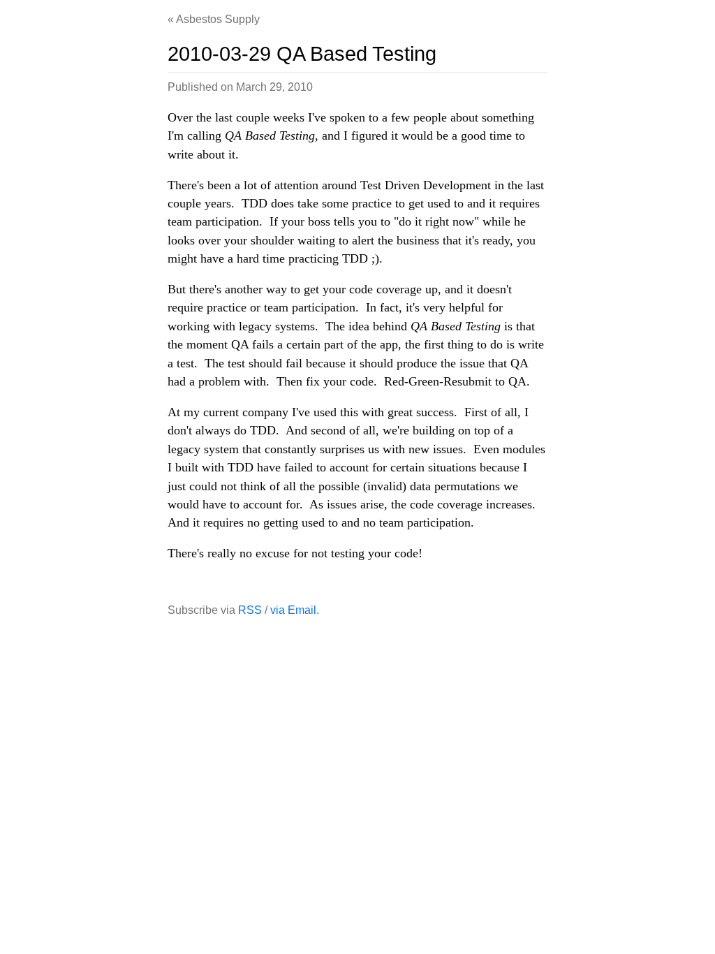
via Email (293, 610)
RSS (250, 610)
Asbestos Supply (218, 19)
